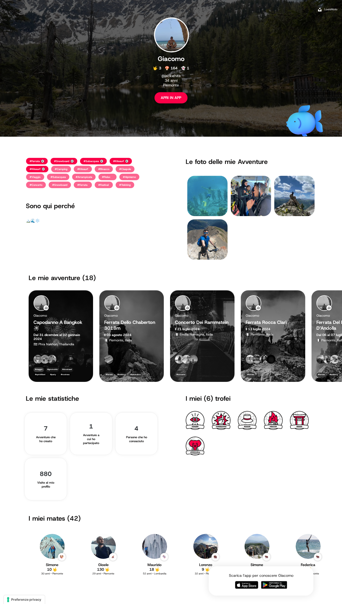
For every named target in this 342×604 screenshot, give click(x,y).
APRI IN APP (171, 97)
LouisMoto (330, 9)
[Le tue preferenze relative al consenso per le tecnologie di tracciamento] (24, 599)
